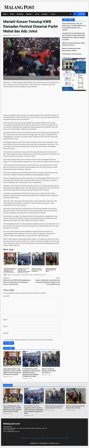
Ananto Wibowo (7, 35)
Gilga (9, 274)
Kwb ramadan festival (26, 274)
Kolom (53, 14)
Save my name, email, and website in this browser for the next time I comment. (29, 340)
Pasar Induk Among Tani (40, 274)
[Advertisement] (31, 101)
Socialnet (44, 14)
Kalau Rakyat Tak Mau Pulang (71, 54)
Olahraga (28, 14)
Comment (6, 296)
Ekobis (12, 14)
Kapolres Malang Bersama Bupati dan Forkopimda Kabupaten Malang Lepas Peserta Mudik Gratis (47, 281)
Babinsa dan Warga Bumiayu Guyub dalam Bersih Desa (51, 359)
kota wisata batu (16, 274)
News (4, 14)
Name (5, 319)
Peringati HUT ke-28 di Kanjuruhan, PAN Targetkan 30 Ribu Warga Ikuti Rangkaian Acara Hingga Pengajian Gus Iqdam (32, 359)
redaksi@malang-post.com (13, 431)
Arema (37, 14)
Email (5, 326)
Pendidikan (20, 14)
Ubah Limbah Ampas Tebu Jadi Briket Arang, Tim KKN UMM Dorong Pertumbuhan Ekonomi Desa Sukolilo (12, 359)
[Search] (70, 14)
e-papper (81, 14)
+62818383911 (11, 430)
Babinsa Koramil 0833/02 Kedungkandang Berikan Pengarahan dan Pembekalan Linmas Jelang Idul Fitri (16, 281)
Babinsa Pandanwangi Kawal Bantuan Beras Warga (76, 396)
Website (5, 333)
